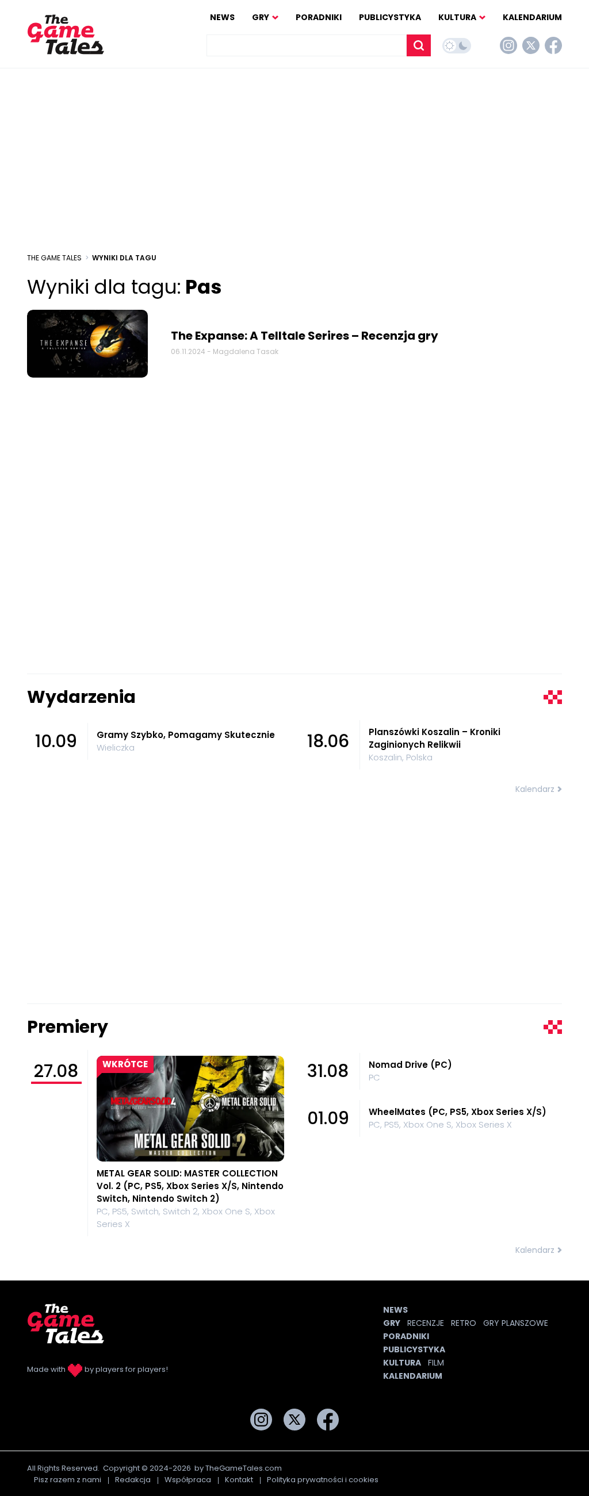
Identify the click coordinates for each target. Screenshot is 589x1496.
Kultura (457, 17)
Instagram (508, 45)
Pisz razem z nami (67, 1479)
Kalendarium (532, 17)
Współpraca (188, 1479)
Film (436, 1362)
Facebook (553, 45)
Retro (463, 1323)
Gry (260, 17)
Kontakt (239, 1479)
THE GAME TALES (54, 258)
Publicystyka (390, 17)
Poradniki (319, 17)
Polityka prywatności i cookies (322, 1479)
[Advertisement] (294, 160)
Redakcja (133, 1479)
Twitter (531, 45)
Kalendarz (534, 789)
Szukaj (419, 45)
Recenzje (425, 1323)
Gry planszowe (515, 1323)
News (222, 17)
